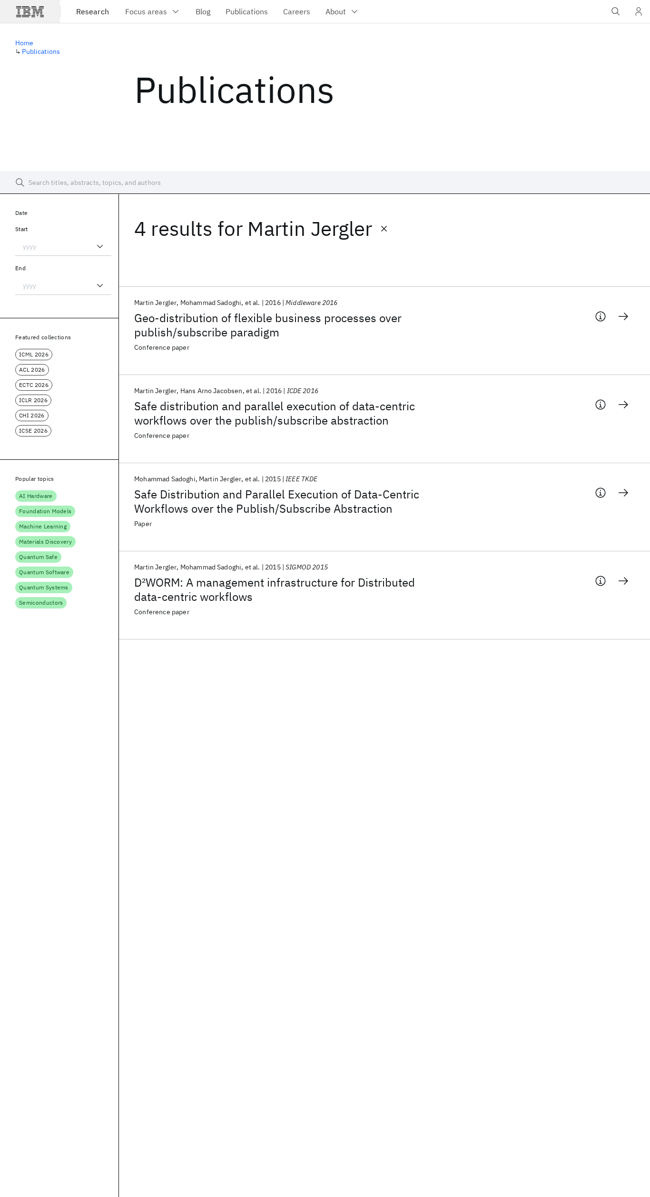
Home (24, 43)
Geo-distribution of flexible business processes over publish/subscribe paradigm (268, 325)
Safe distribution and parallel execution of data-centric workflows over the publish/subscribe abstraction (274, 413)
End (20, 268)
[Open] (100, 246)
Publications (41, 51)
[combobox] (63, 246)
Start (21, 229)
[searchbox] (325, 182)
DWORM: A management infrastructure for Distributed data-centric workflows (274, 589)
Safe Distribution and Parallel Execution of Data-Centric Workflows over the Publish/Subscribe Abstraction (276, 501)
